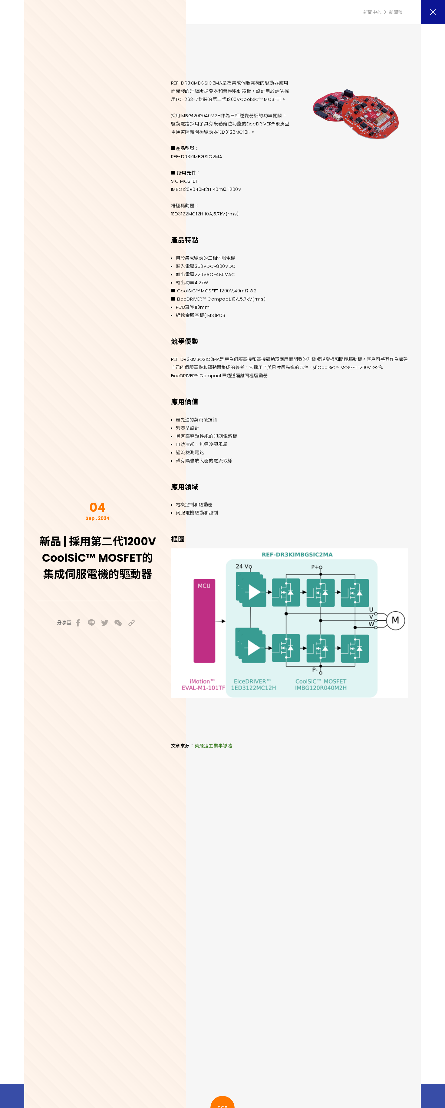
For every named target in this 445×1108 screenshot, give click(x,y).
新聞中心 (372, 12)
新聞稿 (396, 12)
